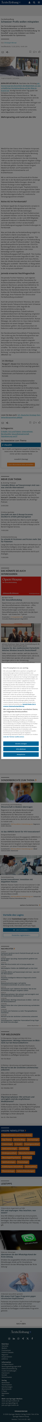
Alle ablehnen (21, 749)
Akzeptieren (21, 754)
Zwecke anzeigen (21, 744)
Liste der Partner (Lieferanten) (13, 737)
